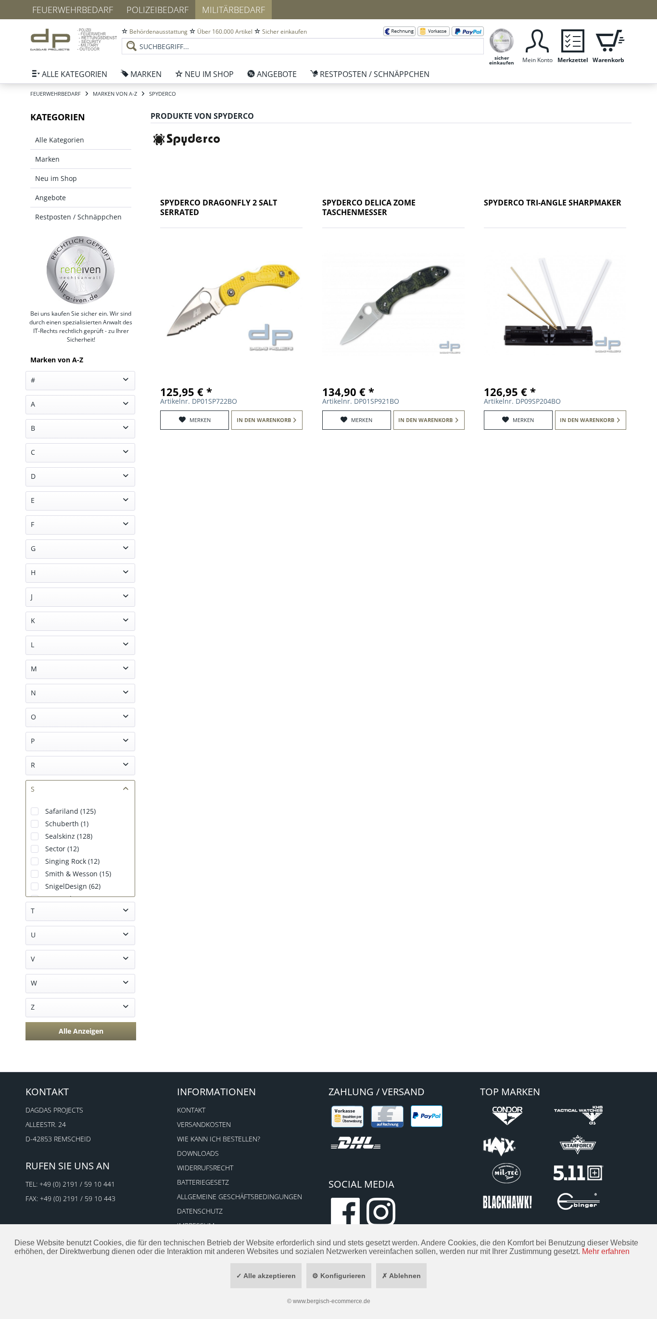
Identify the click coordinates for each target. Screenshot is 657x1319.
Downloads (198, 1153)
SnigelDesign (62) (73, 886)
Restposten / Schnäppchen (78, 216)
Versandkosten (204, 1124)
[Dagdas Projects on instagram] (380, 1212)
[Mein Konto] (537, 39)
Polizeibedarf (157, 9)
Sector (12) (62, 848)
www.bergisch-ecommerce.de (331, 1301)
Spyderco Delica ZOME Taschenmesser (369, 208)
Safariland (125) (70, 811)
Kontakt (191, 1109)
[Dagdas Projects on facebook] (345, 1212)
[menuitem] (303, 38)
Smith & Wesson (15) (78, 873)
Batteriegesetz (203, 1182)
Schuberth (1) (66, 823)
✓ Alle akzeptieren (266, 1276)
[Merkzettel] (573, 39)
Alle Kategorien (59, 139)
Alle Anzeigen (81, 1031)
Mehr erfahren (606, 1251)
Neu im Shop (56, 178)
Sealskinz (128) (68, 836)
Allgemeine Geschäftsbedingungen (239, 1196)
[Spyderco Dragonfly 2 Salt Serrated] (231, 303)
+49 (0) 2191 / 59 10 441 (77, 1184)
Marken (47, 159)
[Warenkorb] (608, 39)
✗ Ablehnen (401, 1276)
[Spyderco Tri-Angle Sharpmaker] (555, 303)
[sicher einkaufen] (501, 39)
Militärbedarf (233, 9)
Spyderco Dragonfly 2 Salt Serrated (218, 208)
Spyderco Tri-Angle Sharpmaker (552, 203)
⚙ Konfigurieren (339, 1276)
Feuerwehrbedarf (72, 9)
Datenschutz (200, 1211)
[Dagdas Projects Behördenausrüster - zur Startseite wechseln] (73, 40)
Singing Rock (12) (72, 861)
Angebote (50, 197)
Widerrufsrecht (205, 1167)
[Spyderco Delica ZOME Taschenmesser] (393, 303)
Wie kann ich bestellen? (218, 1138)
